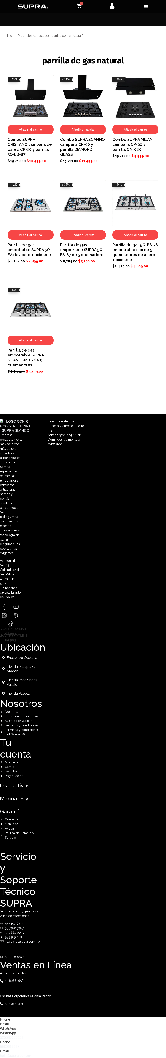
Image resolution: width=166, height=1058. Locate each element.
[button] (145, 6)
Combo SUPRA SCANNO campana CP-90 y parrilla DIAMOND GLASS (82, 147)
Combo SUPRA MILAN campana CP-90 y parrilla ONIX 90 (132, 144)
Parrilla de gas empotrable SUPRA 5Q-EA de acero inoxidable (29, 249)
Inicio (10, 35)
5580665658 (9, 1046)
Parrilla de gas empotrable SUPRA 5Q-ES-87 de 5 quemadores (82, 249)
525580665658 (11, 1037)
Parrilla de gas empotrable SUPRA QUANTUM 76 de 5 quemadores (26, 357)
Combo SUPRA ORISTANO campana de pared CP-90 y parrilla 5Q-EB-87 (30, 147)
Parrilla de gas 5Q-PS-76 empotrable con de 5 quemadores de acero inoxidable (135, 252)
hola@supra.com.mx (16, 1056)
